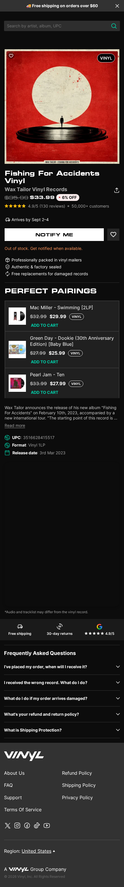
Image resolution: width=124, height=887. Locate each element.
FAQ (8, 785)
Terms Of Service (23, 809)
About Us (14, 773)
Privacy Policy (77, 797)
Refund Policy (77, 773)
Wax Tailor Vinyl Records (36, 189)
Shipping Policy (79, 785)
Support (13, 797)
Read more (15, 425)
